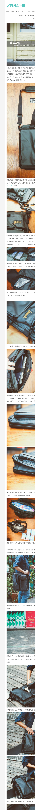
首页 (7, 12)
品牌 (12, 12)
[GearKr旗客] (16, 7)
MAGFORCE (19, 12)
